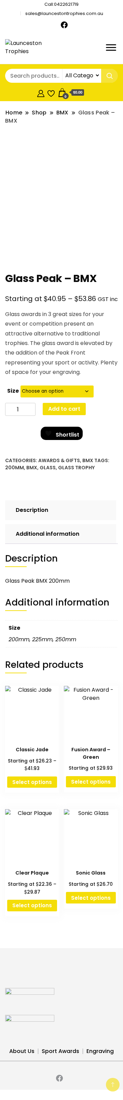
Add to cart (64, 409)
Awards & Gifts (59, 460)
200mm (14, 467)
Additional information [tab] (47, 534)
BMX (87, 460)
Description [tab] (32, 510)
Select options (32, 782)
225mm (42, 639)
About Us (22, 1051)
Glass (48, 467)
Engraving (100, 1051)
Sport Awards (60, 1051)
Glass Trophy (76, 467)
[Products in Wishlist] (51, 92)
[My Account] (40, 92)
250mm (65, 639)
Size (13, 391)
